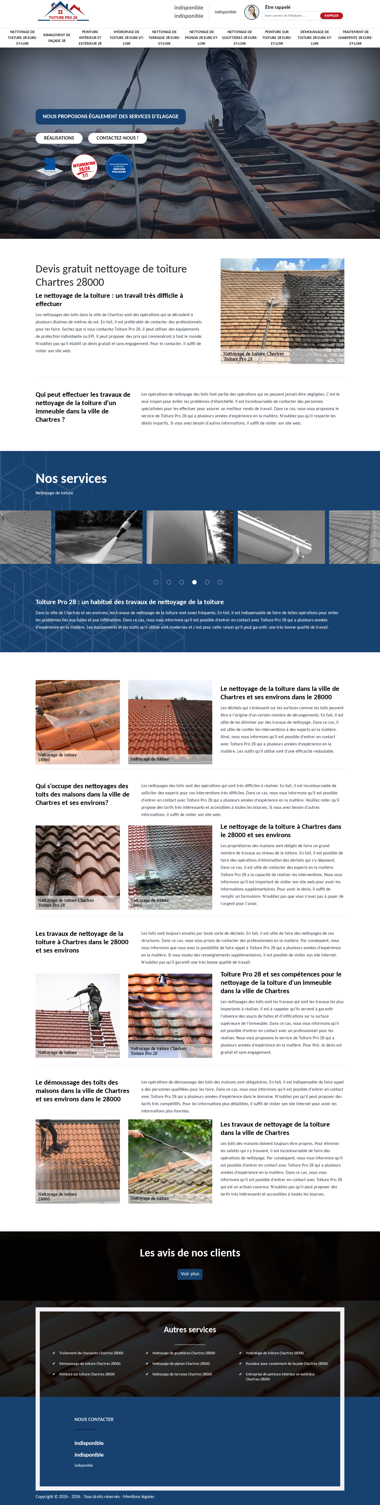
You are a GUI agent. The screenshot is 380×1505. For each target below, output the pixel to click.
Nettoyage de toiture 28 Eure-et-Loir (22, 38)
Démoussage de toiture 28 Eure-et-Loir (315, 38)
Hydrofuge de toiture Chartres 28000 (274, 1353)
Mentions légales (138, 1497)
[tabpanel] (107, 539)
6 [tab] (220, 582)
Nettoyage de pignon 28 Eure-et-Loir (201, 38)
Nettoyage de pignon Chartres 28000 (181, 1364)
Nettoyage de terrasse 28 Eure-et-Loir (164, 38)
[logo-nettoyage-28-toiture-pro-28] (63, 12)
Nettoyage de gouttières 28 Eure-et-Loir (240, 38)
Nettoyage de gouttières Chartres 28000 (183, 1353)
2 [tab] (169, 582)
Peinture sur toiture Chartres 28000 (87, 1374)
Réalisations (59, 138)
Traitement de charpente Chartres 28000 (91, 1353)
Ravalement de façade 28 (56, 38)
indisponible (188, 8)
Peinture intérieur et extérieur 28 (90, 38)
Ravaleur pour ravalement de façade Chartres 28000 (287, 1364)
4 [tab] (194, 582)
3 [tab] (181, 582)
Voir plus (190, 1274)
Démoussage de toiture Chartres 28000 (89, 1364)
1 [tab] (156, 582)
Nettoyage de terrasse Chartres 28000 (182, 1374)
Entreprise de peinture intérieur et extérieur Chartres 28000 (280, 1377)
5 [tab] (207, 582)
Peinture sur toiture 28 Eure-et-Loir (277, 38)
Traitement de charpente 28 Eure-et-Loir (355, 38)
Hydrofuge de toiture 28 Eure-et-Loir (127, 38)
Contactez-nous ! (118, 138)
